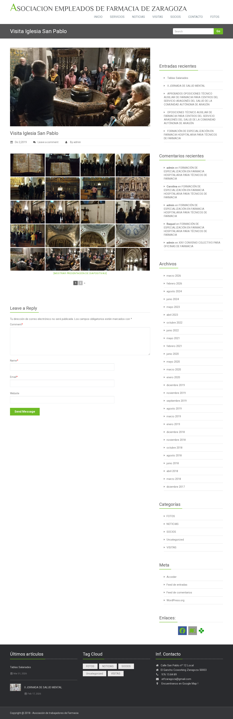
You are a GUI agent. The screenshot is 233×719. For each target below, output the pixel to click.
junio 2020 (173, 354)
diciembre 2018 (176, 432)
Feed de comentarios (179, 592)
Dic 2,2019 (21, 142)
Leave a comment (48, 142)
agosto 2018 (174, 455)
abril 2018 (172, 471)
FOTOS (214, 17)
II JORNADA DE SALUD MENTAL (186, 85)
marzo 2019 (174, 416)
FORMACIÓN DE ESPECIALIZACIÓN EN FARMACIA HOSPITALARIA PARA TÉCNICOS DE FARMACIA (190, 134)
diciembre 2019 (176, 385)
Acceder (172, 577)
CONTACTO (195, 17)
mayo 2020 (173, 361)
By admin (75, 142)
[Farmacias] (201, 630)
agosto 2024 (174, 291)
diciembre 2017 (176, 486)
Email (14, 376)
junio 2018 (173, 463)
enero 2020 (173, 377)
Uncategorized (175, 539)
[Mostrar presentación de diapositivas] (80, 273)
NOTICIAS (138, 17)
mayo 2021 (173, 338)
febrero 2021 (174, 346)
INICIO (98, 17)
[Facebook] (182, 630)
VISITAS (157, 17)
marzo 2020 (174, 369)
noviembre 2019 (176, 393)
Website (14, 393)
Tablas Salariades (177, 78)
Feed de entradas (177, 584)
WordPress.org (175, 600)
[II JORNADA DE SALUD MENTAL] (15, 687)
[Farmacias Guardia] (192, 630)
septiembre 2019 (177, 400)
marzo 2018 (174, 479)
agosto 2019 (174, 408)
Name (14, 360)
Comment (16, 324)
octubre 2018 (174, 447)
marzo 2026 (174, 275)
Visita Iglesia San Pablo (34, 133)
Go (218, 31)
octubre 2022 (174, 322)
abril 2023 (172, 314)
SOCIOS (175, 17)
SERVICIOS (117, 17)
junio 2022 (173, 330)
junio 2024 (173, 299)
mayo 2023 (173, 307)
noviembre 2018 (176, 439)
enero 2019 (173, 424)
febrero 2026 (174, 283)
